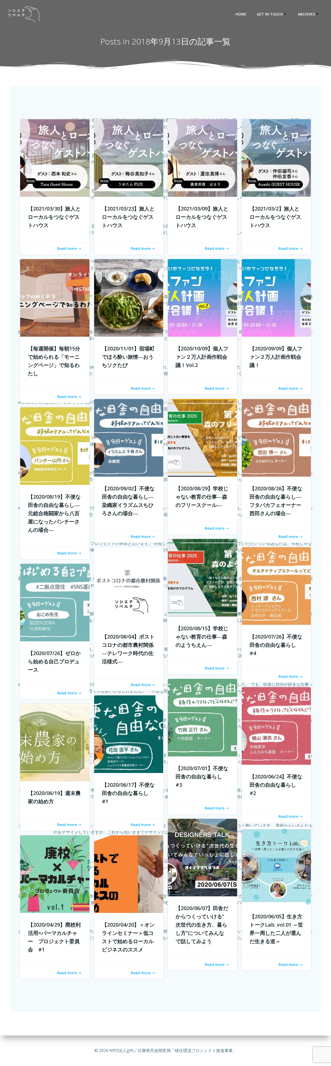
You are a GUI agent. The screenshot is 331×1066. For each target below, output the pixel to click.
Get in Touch (270, 14)
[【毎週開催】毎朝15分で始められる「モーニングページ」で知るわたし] (54, 298)
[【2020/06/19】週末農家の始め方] (54, 742)
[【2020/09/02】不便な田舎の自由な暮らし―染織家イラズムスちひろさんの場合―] (128, 437)
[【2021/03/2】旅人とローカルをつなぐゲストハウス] (276, 158)
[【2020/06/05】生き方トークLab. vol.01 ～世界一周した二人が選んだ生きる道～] (276, 865)
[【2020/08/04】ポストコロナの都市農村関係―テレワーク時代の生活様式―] (128, 586)
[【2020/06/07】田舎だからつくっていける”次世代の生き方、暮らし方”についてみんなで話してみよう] (202, 857)
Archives (306, 14)
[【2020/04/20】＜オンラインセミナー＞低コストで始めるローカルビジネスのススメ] (128, 874)
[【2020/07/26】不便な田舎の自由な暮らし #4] (276, 586)
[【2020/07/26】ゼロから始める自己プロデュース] (54, 602)
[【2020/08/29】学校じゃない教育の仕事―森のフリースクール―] (202, 437)
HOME (241, 14)
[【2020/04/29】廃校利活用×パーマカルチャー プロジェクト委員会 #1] (54, 874)
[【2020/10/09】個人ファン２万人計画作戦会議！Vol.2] (202, 298)
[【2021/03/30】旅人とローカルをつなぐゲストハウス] (54, 158)
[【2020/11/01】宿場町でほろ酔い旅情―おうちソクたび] (128, 298)
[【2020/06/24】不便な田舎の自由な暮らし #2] (276, 726)
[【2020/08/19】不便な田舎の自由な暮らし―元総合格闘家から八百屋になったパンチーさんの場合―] (54, 446)
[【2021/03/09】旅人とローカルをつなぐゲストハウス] (202, 158)
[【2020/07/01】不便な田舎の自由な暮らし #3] (202, 717)
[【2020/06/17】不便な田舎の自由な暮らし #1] (128, 734)
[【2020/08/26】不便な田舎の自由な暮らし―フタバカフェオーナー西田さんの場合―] (276, 437)
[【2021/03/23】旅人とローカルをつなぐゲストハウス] (128, 158)
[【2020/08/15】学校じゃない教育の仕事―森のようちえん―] (202, 577)
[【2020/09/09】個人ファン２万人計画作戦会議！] (276, 298)
